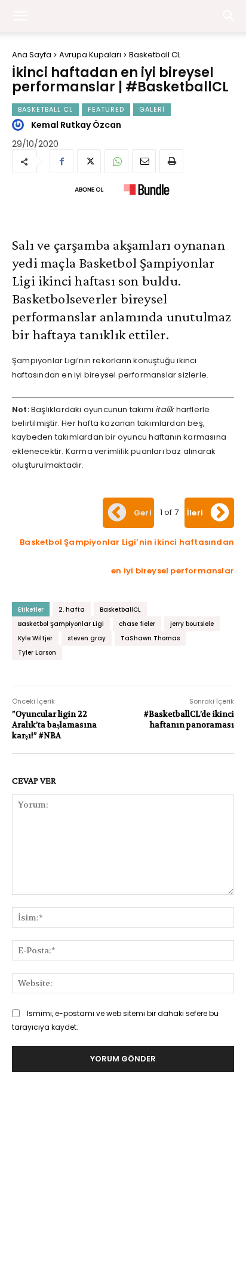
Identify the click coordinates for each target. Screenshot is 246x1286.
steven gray (86, 638)
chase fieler (137, 623)
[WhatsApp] (116, 161)
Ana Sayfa (31, 54)
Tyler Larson (37, 652)
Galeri (152, 109)
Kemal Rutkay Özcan (76, 125)
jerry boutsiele (192, 623)
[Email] (144, 161)
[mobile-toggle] (20, 16)
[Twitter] (89, 161)
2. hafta (72, 609)
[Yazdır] (171, 161)
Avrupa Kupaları (90, 54)
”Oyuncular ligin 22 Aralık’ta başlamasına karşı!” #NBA (54, 725)
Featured (106, 109)
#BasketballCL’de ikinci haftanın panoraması (189, 719)
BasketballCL (120, 609)
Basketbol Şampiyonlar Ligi (61, 623)
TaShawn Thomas (150, 638)
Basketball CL (154, 54)
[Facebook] (61, 161)
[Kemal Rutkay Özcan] (19, 125)
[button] (229, 16)
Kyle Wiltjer (35, 638)
